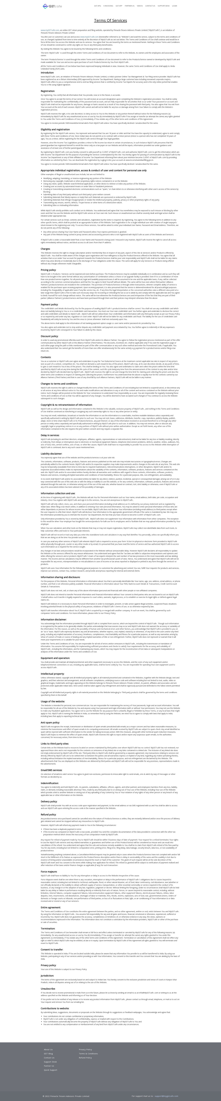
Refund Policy (85, 1057)
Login (174, 6)
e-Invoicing (108, 6)
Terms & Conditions (88, 1053)
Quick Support (50, 1070)
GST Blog (48, 1053)
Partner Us (129, 6)
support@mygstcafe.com (166, 1096)
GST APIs (97, 6)
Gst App (119, 6)
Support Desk (164, 6)
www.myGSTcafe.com (50, 30)
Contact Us (150, 6)
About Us (48, 1049)
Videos (140, 6)
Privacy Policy (85, 1049)
